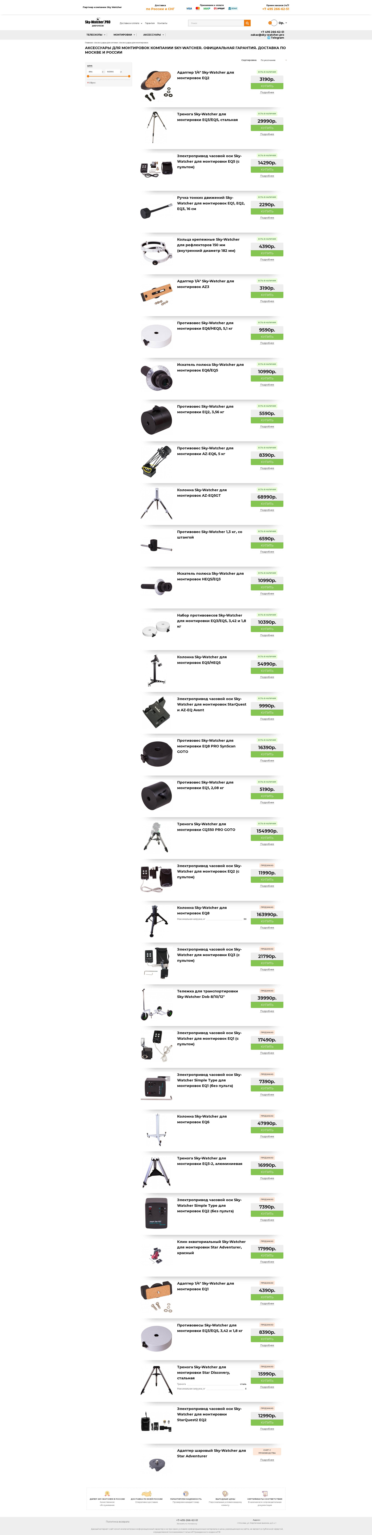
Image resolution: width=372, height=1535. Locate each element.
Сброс (92, 82)
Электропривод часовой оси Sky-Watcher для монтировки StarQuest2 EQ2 (209, 1414)
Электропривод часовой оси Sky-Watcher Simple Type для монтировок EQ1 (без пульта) (209, 1080)
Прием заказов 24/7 (275, 7)
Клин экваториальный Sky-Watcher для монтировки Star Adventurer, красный (211, 1247)
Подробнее (267, 92)
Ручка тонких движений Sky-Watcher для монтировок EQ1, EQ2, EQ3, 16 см (211, 203)
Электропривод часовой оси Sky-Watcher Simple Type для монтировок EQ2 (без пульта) (209, 1205)
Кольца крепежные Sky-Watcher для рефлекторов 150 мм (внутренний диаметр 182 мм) (208, 245)
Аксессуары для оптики (106, 42)
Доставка (160, 7)
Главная (89, 42)
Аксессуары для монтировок (133, 42)
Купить (267, 86)
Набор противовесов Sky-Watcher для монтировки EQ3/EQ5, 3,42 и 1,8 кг (211, 621)
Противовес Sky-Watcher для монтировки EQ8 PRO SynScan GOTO (206, 746)
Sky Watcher (114, 7)
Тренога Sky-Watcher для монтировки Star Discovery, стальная (203, 1372)
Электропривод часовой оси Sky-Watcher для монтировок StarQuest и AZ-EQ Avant (211, 704)
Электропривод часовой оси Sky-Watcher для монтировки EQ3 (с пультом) (209, 955)
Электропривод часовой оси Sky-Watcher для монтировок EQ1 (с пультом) (209, 1038)
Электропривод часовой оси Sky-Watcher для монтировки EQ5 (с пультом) (209, 161)
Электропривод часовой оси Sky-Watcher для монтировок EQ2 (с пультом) (209, 871)
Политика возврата (117, 1521)
